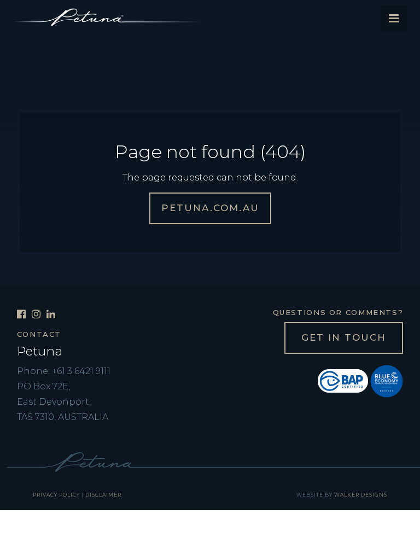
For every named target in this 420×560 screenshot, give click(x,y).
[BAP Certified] (343, 380)
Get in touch (343, 337)
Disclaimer (103, 495)
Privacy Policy (56, 495)
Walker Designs (360, 495)
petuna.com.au (210, 207)
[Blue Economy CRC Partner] (386, 380)
